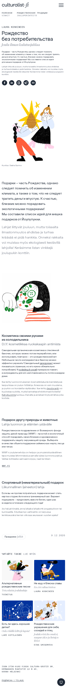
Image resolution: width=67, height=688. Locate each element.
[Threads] (18, 82)
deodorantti (53, 388)
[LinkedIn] (11, 82)
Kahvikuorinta (9, 395)
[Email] (33, 82)
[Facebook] (4, 82)
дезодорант (46, 363)
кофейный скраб (28, 369)
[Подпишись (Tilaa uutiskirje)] (61, 682)
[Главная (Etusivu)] (26, 5)
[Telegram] (26, 82)
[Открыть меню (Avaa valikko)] (61, 5)
